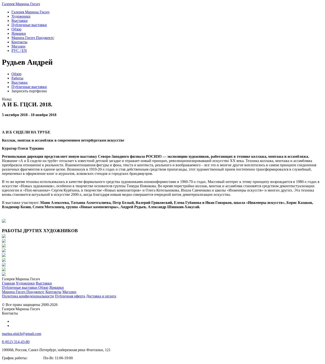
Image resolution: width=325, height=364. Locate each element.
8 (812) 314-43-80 (16, 342)
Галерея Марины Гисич (21, 4)
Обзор (16, 74)
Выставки (19, 82)
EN (19, 51)
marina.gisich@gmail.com (21, 334)
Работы (17, 78)
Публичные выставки (29, 87)
